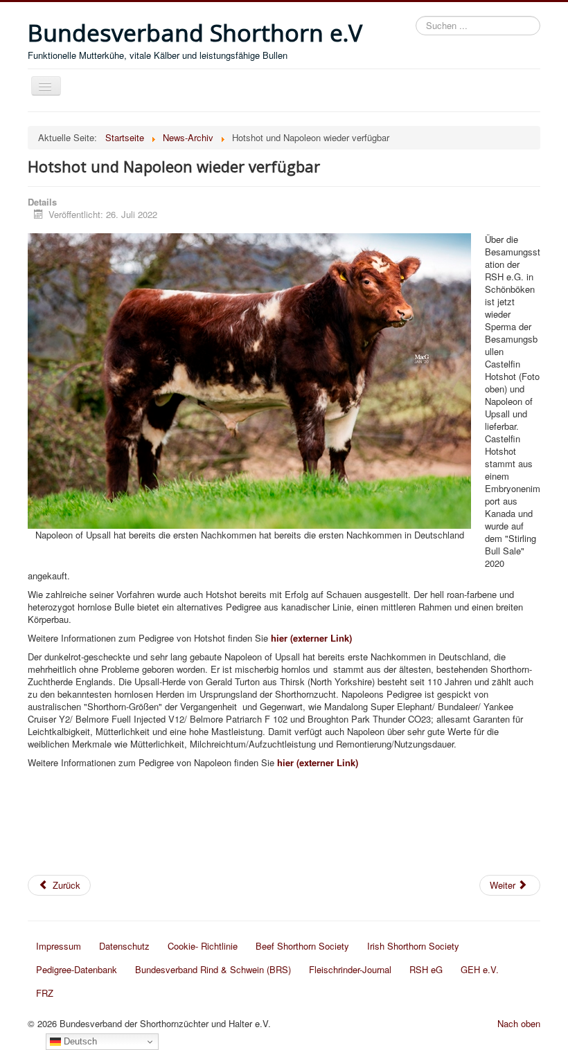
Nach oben (518, 1023)
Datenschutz (124, 945)
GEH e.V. (480, 969)
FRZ (44, 992)
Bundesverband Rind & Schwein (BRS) (213, 969)
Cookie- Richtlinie (203, 945)
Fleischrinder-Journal (350, 969)
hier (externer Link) (310, 637)
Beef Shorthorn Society (302, 945)
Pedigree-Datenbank (76, 969)
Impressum (58, 945)
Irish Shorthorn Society (413, 945)
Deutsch (79, 1041)
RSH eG (426, 969)
